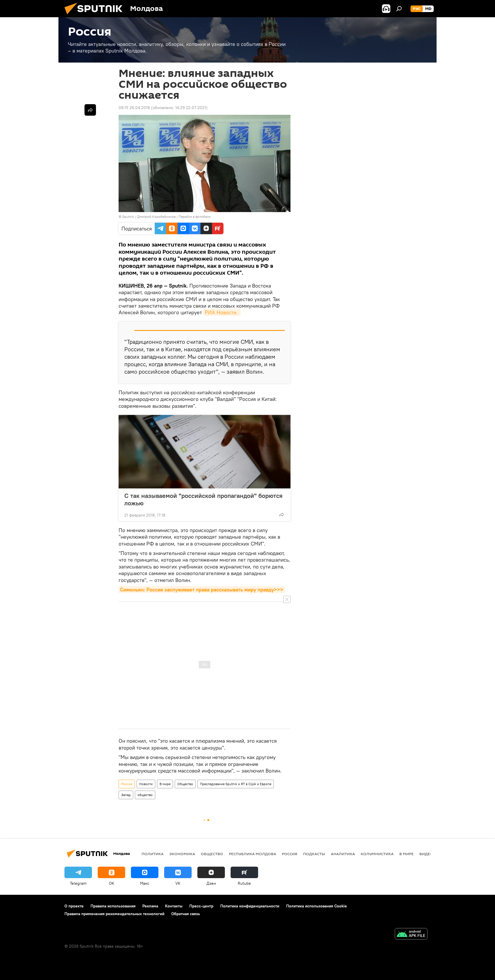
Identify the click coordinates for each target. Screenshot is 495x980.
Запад (126, 795)
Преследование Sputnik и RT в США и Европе (235, 784)
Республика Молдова (252, 853)
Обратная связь (185, 913)
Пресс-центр (201, 906)
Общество (185, 784)
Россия (126, 784)
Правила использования (113, 906)
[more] (281, 514)
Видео (426, 853)
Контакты (173, 906)
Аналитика (343, 853)
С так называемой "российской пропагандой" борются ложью (203, 499)
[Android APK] (411, 934)
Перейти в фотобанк (195, 216)
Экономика (182, 853)
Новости (146, 784)
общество (145, 795)
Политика (153, 853)
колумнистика (377, 853)
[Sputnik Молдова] (95, 15)
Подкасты (314, 853)
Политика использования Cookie (316, 906)
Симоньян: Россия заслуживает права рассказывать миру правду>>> (201, 589)
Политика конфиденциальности (249, 906)
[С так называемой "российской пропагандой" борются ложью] (204, 451)
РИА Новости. (222, 312)
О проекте (74, 906)
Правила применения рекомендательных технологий (114, 913)
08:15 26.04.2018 (134, 107)
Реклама (150, 906)
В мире (165, 784)
